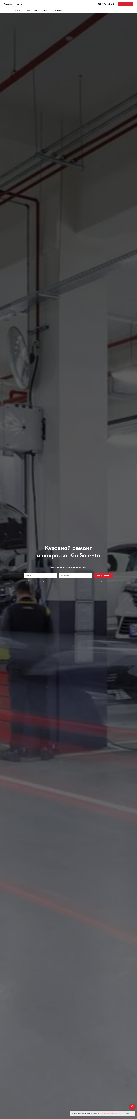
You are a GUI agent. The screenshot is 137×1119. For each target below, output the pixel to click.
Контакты (58, 10)
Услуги (17, 10)
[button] (125, 4)
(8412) (100, 4)
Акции (46, 10)
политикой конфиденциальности (97, 581)
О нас (6, 10)
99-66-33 (108, 3)
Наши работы (32, 10)
